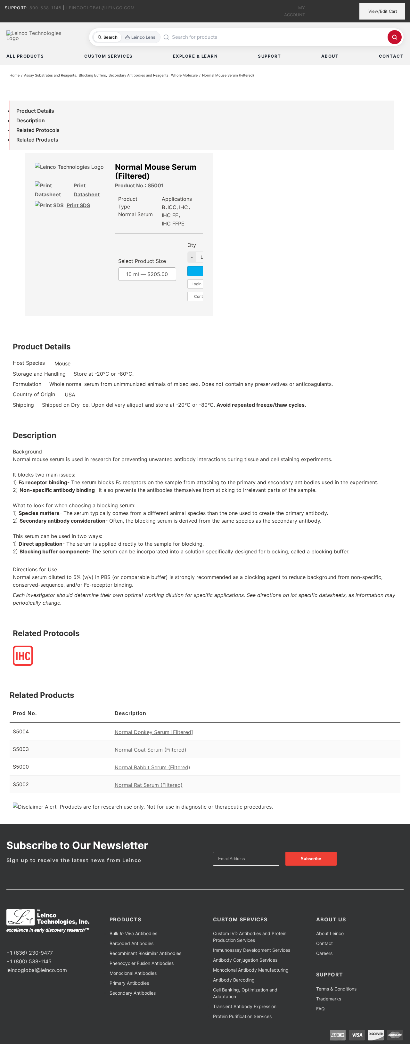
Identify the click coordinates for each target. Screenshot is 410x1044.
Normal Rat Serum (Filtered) (149, 785)
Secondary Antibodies (133, 993)
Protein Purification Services (242, 1016)
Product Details (35, 111)
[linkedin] (29, 940)
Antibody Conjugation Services (245, 960)
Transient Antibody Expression (244, 1006)
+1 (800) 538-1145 (29, 961)
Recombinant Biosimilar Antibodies (145, 953)
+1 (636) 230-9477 (29, 953)
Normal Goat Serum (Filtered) (150, 749)
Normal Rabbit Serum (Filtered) (152, 767)
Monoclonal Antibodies (133, 973)
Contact (324, 943)
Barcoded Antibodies (131, 943)
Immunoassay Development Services (251, 950)
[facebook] (8, 940)
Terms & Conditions (336, 988)
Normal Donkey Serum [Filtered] (154, 732)
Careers (324, 953)
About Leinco (330, 933)
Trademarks (328, 998)
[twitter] (18, 940)
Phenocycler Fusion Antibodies (142, 963)
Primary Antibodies (129, 983)
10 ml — (147, 274)
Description (30, 120)
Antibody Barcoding (234, 980)
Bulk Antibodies (133, 933)
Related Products (37, 139)
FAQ (320, 1008)
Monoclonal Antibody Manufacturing (251, 970)
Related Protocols (38, 130)
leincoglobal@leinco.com (36, 970)
